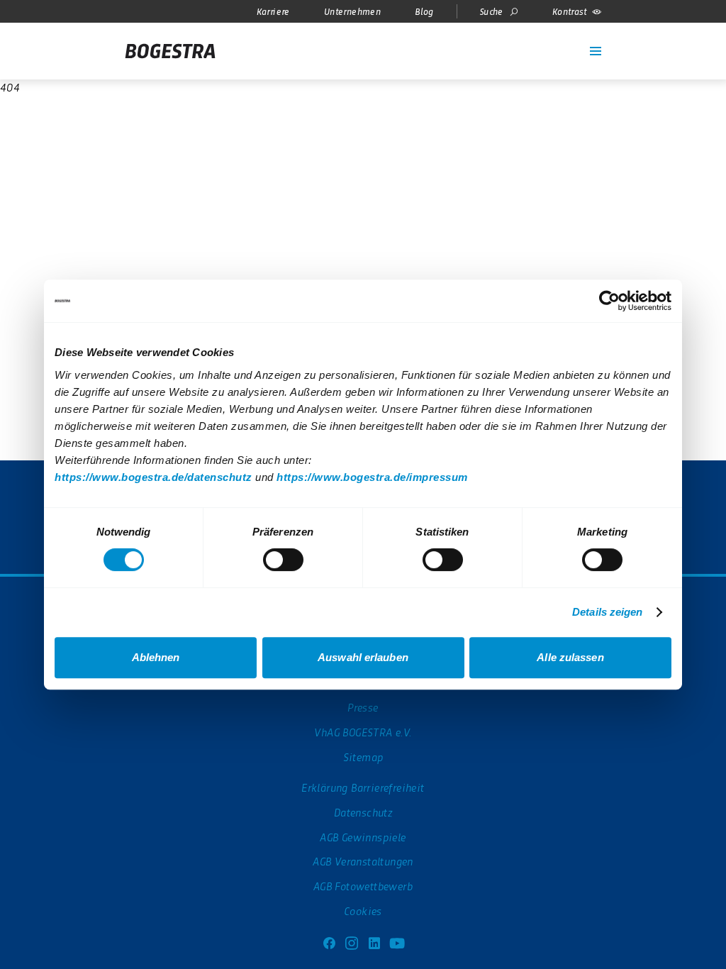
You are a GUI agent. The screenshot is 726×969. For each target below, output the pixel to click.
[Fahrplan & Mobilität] (521, 42)
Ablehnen (156, 657)
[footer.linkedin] (374, 941)
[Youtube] (397, 941)
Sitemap (363, 756)
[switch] (283, 559)
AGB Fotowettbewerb (363, 885)
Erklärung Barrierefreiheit (362, 787)
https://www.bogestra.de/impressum (372, 477)
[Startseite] (170, 51)
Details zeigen (607, 612)
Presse (362, 706)
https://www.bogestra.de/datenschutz (153, 477)
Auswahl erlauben (363, 657)
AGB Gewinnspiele (363, 836)
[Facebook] (328, 941)
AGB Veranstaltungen (363, 860)
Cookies (363, 910)
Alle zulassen (570, 657)
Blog (424, 11)
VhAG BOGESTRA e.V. (362, 731)
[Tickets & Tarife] (544, 42)
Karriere (273, 11)
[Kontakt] (567, 42)
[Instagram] (351, 941)
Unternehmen (352, 11)
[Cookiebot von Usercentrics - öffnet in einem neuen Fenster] (609, 300)
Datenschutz (363, 811)
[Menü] (595, 51)
